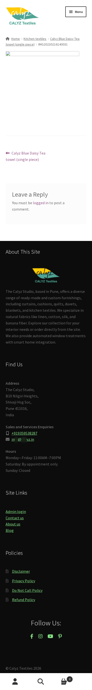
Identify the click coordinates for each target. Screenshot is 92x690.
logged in (41, 202)
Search (46, 681)
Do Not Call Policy (27, 590)
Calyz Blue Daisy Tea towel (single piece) (26, 156)
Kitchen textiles (35, 38)
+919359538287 (24, 433)
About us (13, 524)
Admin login (16, 511)
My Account (15, 681)
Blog (10, 530)
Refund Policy (23, 599)
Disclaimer (21, 571)
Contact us (15, 517)
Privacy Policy (23, 580)
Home (15, 38)
